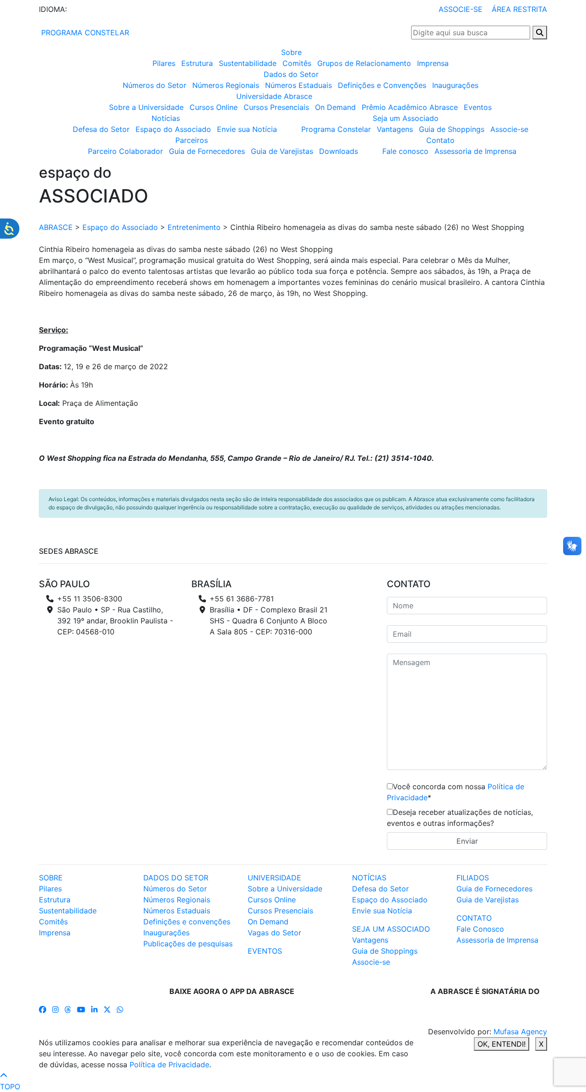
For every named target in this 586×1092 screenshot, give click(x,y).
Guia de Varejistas (282, 151)
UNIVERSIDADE (274, 877)
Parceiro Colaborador (125, 151)
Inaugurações (455, 85)
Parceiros (191, 140)
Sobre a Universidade (146, 107)
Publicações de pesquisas (188, 943)
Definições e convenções (186, 921)
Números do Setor (154, 85)
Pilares (163, 63)
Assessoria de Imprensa (475, 151)
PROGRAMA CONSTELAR (84, 32)
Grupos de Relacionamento (364, 63)
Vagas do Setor (274, 932)
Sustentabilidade (248, 63)
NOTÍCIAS (369, 877)
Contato (440, 140)
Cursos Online (214, 107)
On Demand (335, 107)
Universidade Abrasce (274, 96)
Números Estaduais (298, 85)
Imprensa (433, 63)
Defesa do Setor (101, 129)
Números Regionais (225, 85)
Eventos (478, 107)
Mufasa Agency (520, 1031)
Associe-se (509, 129)
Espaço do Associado (173, 129)
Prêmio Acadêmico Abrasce (410, 107)
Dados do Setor (291, 74)
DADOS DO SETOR (175, 877)
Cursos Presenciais (276, 107)
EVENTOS (265, 951)
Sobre (291, 52)
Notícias (166, 118)
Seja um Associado (406, 118)
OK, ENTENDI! (501, 1043)
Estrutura (197, 63)
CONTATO (474, 918)
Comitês (296, 63)
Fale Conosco (480, 929)
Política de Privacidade (169, 1064)
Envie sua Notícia (247, 129)
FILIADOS (472, 877)
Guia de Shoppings (451, 129)
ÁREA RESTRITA (519, 9)
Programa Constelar (336, 129)
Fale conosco (405, 151)
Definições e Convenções (382, 85)
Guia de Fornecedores (207, 151)
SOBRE (51, 877)
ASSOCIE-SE (461, 9)
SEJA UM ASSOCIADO (391, 929)
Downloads (338, 151)
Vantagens (395, 129)
